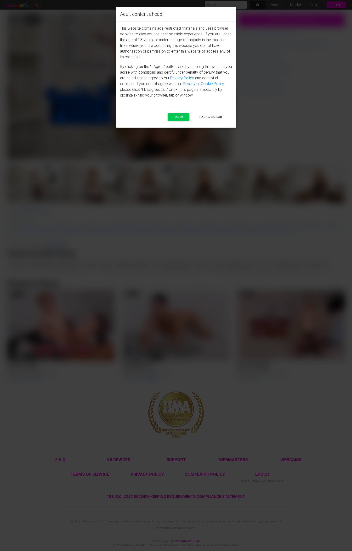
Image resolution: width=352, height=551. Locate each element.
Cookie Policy (212, 83)
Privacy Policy (182, 78)
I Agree (178, 116)
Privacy (189, 83)
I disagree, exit (210, 117)
